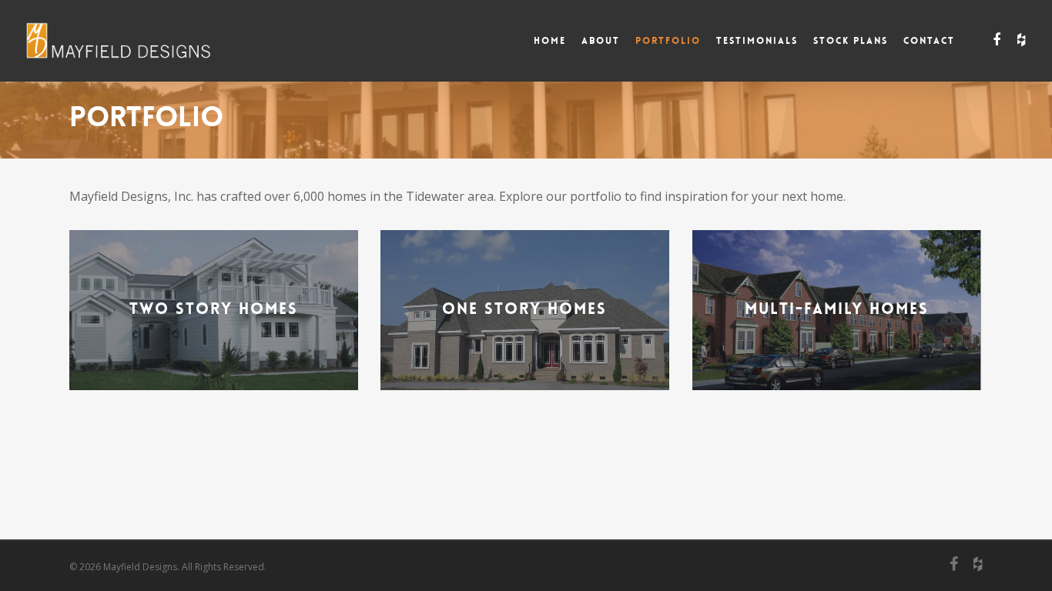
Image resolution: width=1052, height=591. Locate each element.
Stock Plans (850, 40)
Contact (929, 40)
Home (550, 40)
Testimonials (757, 40)
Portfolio (668, 40)
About (600, 40)
